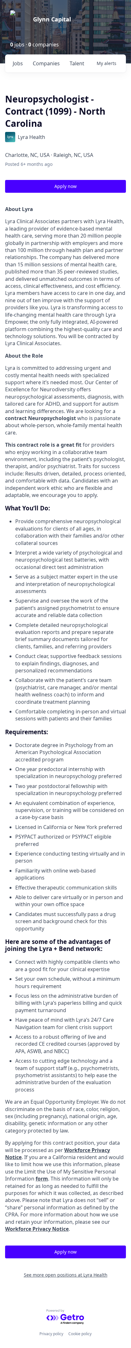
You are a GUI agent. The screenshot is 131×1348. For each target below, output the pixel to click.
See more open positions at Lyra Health (65, 1275)
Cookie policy (80, 1333)
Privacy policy (51, 1333)
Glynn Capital (52, 19)
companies (46, 63)
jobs (18, 63)
